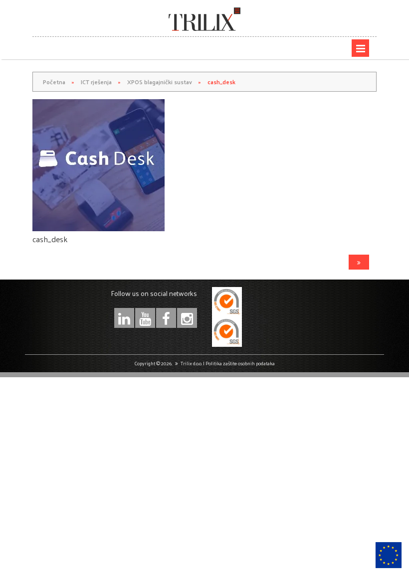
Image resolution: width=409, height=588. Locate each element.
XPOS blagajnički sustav (159, 81)
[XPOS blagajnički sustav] (359, 262)
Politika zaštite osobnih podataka (240, 363)
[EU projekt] (389, 555)
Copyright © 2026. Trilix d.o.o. (168, 363)
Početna (54, 81)
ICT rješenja (96, 81)
